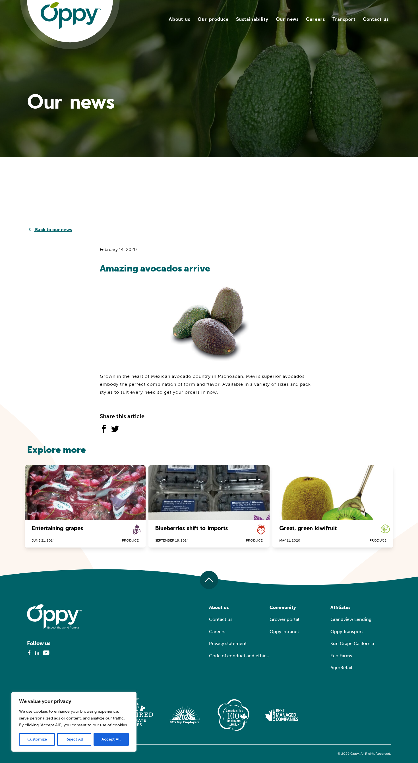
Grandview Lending (350, 619)
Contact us (376, 19)
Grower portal (284, 619)
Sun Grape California (352, 643)
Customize (37, 739)
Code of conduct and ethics (238, 655)
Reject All (74, 739)
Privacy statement (228, 643)
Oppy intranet (284, 631)
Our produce (213, 19)
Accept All (111, 739)
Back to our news (53, 229)
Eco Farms (341, 655)
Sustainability (252, 19)
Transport (343, 19)
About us (179, 19)
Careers (315, 19)
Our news (287, 19)
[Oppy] (71, 15)
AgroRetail (341, 667)
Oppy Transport (346, 631)
